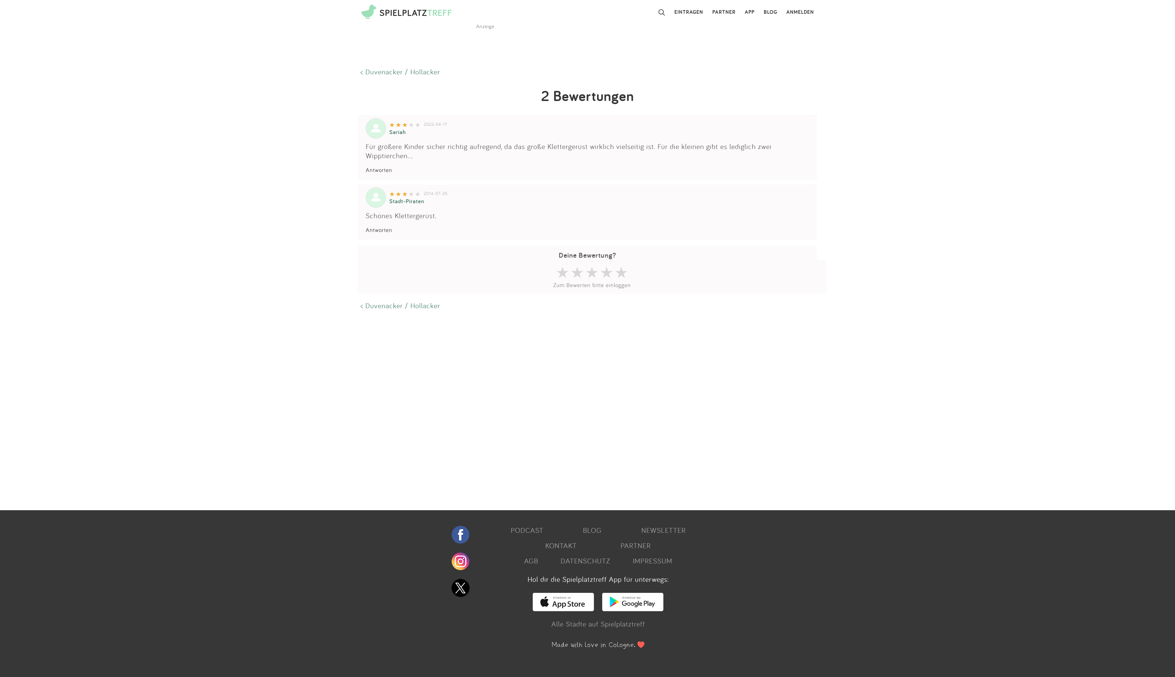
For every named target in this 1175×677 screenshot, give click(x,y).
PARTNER (724, 12)
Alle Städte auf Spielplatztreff (598, 623)
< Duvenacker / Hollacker (400, 71)
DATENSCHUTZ (585, 560)
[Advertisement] (541, 409)
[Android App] (632, 608)
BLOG (770, 12)
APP (750, 12)
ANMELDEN (800, 12)
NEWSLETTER (663, 530)
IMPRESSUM (652, 560)
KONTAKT (561, 545)
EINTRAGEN (688, 12)
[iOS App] (563, 608)
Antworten (379, 170)
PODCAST (527, 530)
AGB (531, 560)
